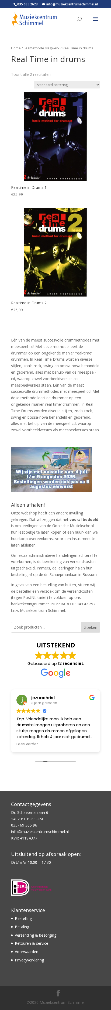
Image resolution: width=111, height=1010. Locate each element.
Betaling (22, 926)
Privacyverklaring (29, 960)
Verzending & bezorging (35, 935)
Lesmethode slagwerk (42, 48)
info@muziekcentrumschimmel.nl (40, 831)
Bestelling (23, 918)
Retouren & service (31, 943)
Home (16, 48)
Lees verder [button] (27, 744)
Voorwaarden (26, 951)
